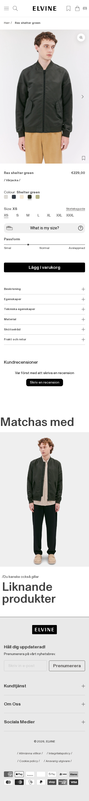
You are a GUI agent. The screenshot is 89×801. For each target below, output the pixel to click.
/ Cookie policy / (28, 761)
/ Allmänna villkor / (30, 754)
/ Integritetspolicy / (59, 754)
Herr (7, 23)
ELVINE (50, 741)
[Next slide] (81, 97)
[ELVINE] (44, 8)
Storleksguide (75, 209)
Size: (44, 209)
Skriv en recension (44, 382)
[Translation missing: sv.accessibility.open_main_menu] (6, 8)
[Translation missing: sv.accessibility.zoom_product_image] (81, 37)
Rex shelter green (27, 23)
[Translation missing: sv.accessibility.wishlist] (68, 8)
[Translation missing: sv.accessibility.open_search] (15, 8)
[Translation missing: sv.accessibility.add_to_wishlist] (83, 158)
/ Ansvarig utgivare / (58, 761)
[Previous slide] (8, 97)
